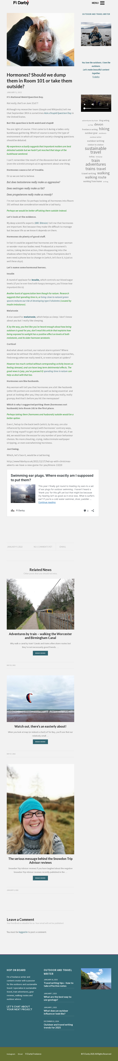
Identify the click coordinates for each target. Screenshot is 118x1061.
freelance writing (90, 129)
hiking (104, 129)
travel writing (89, 173)
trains (90, 168)
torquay (99, 156)
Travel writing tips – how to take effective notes (58, 984)
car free (90, 125)
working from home (92, 181)
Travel (101, 169)
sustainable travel (95, 150)
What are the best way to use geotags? (57, 998)
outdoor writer (95, 137)
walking (103, 173)
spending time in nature (56, 371)
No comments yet (43, 547)
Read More (40, 653)
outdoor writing (95, 140)
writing (105, 182)
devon (98, 124)
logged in (23, 932)
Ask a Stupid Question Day (57, 113)
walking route (95, 177)
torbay (92, 156)
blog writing (104, 120)
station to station (96, 144)
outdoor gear (91, 133)
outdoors (102, 133)
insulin (35, 279)
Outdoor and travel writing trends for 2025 (58, 1026)
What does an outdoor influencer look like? (56, 1012)
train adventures (96, 162)
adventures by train (90, 120)
